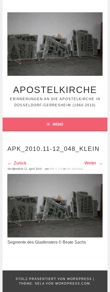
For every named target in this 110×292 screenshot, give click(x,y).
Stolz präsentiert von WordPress (54, 279)
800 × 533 (56, 168)
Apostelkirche (55, 90)
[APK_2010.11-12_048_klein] (55, 236)
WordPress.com (72, 283)
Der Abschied (74, 168)
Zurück (19, 163)
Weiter (90, 163)
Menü (58, 124)
